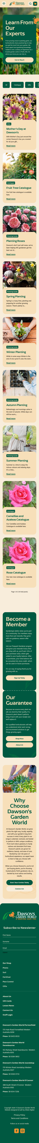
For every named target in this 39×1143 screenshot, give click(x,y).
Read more (10, 146)
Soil (4, 972)
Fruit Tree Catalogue (18, 188)
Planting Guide (12, 236)
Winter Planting (16, 352)
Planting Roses (15, 241)
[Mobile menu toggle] (4, 3)
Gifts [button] (29, 85)
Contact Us (8, 1010)
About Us (7, 996)
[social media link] (16, 1131)
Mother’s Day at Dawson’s (16, 130)
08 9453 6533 (14, 1036)
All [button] (6, 85)
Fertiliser (7, 977)
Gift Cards (7, 1001)
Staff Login (8, 1015)
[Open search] (30, 4)
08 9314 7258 (14, 1091)
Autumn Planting (16, 405)
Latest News (8, 1005)
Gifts (9, 124)
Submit (5, 952)
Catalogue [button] (17, 85)
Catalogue (10, 183)
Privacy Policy (19, 1115)
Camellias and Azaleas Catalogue (17, 517)
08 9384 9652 (14, 1056)
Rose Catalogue (16, 572)
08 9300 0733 (14, 1074)
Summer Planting (17, 460)
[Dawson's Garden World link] (19, 916)
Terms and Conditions (19, 1118)
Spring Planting (15, 296)
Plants (5, 967)
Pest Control (8, 981)
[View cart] (35, 4)
